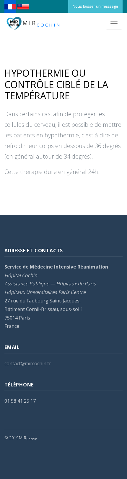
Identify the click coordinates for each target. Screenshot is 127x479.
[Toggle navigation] (114, 23)
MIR (41, 23)
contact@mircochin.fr (27, 363)
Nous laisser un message (95, 6)
